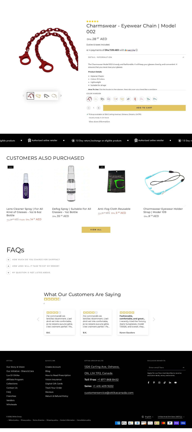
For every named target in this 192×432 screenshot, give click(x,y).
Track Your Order (53, 388)
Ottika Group (17, 417)
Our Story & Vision (15, 367)
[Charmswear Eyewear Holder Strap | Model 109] (165, 186)
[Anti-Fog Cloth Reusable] (119, 186)
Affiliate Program (14, 379)
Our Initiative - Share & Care (20, 371)
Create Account (53, 367)
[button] (136, 50)
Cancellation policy (84, 420)
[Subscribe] (184, 367)
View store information (99, 122)
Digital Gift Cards (54, 383)
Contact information (67, 420)
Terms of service (38, 420)
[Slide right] (61, 95)
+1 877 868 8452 (108, 379)
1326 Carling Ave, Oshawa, (101, 366)
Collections (11, 383)
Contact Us (11, 388)
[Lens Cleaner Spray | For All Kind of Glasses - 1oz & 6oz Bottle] (27, 186)
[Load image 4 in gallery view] (54, 95)
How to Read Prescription (58, 375)
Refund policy (14, 420)
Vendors (10, 400)
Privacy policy (26, 420)
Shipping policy (52, 420)
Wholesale (11, 404)
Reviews (49, 392)
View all (96, 230)
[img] (97, 299)
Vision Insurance (53, 379)
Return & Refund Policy (56, 396)
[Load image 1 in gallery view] (30, 95)
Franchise (11, 396)
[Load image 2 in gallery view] (38, 95)
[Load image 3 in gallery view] (46, 95)
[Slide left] (23, 95)
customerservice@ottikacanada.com (109, 392)
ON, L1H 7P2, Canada (98, 373)
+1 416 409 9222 (103, 386)
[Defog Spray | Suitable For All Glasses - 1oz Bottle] (73, 186)
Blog (47, 371)
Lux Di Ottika (12, 375)
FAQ (8, 392)
